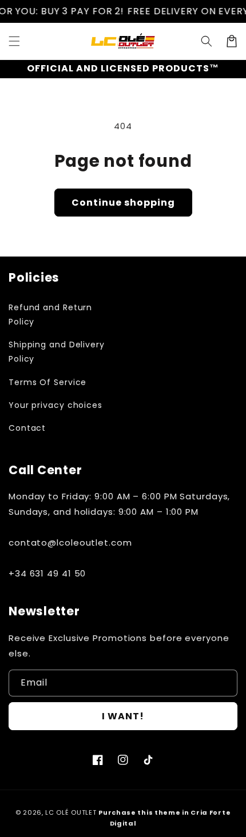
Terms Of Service (47, 382)
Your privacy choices (55, 405)
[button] (14, 41)
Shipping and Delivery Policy (57, 352)
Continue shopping (123, 202)
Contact (27, 428)
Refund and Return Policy (50, 314)
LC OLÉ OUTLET (70, 812)
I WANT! (123, 716)
